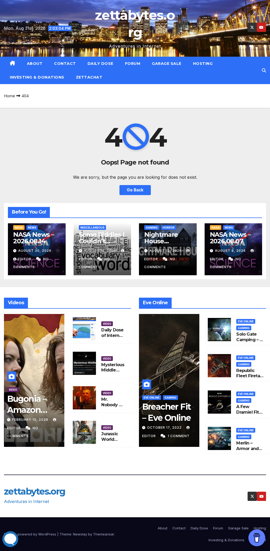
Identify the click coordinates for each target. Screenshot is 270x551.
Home (9, 95)
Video (13, 389)
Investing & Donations (37, 77)
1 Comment (179, 436)
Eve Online (152, 397)
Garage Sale (166, 63)
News (32, 227)
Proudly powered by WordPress (30, 534)
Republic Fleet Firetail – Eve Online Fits (249, 378)
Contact (65, 63)
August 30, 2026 (34, 251)
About (35, 63)
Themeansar (103, 534)
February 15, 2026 (30, 420)
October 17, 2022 (165, 427)
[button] (264, 70)
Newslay (80, 534)
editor (25, 259)
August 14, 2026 (100, 251)
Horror (169, 227)
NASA (19, 227)
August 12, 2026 (166, 251)
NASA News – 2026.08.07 (230, 238)
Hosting (203, 63)
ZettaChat (89, 77)
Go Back (135, 189)
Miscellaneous (92, 227)
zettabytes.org (34, 491)
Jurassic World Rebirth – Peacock (110, 442)
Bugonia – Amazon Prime (27, 410)
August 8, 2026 (231, 251)
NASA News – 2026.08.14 (33, 238)
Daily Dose (100, 63)
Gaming (152, 227)
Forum (133, 63)
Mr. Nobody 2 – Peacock (112, 405)
